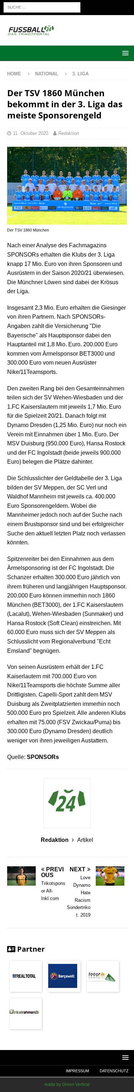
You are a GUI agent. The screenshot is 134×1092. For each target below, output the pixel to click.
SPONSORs (43, 757)
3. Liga (80, 73)
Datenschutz (114, 1071)
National (47, 73)
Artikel (85, 840)
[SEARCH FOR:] (42, 7)
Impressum (77, 1071)
